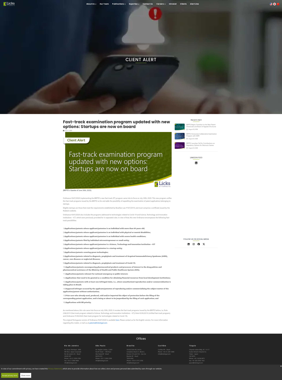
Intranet (173, 4)
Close (281, 366)
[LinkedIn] (188, 244)
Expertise (133, 4)
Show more (25, 375)
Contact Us (148, 4)
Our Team (104, 4)
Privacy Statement (55, 368)
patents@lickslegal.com (98, 323)
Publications (118, 4)
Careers (160, 4)
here (117, 320)
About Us (90, 4)
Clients (183, 4)
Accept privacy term (9, 375)
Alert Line (194, 4)
